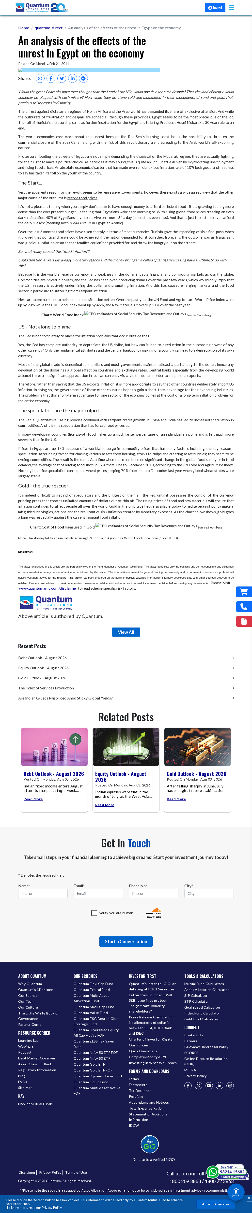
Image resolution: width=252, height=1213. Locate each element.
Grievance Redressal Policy (206, 1047)
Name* (24, 885)
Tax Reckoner (140, 1090)
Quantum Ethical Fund (92, 989)
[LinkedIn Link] (219, 1085)
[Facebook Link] (188, 1085)
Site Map (25, 1087)
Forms (134, 1079)
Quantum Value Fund (91, 1013)
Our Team (26, 1001)
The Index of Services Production (46, 687)
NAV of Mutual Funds (35, 1104)
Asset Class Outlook (35, 1064)
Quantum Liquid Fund (91, 1082)
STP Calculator (196, 1001)
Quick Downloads (143, 1051)
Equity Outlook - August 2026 (43, 667)
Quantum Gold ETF (89, 1064)
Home (23, 27)
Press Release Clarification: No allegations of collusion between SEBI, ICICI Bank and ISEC (151, 1025)
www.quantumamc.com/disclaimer (48, 588)
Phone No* (138, 885)
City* (188, 885)
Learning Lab (28, 1040)
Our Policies (139, 1045)
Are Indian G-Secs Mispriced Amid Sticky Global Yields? (65, 698)
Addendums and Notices (149, 1102)
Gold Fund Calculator (201, 1019)
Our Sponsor (28, 995)
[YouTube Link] (209, 1085)
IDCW (134, 1125)
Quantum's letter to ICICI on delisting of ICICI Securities (152, 986)
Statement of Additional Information (148, 1117)
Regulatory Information (37, 1070)
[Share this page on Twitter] (61, 78)
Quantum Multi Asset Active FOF (97, 1090)
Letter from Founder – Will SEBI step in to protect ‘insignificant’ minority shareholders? (150, 1003)
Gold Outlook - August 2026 (42, 677)
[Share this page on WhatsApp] (40, 78)
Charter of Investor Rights (150, 1039)
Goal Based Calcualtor (202, 1007)
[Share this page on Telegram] (83, 78)
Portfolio (136, 1096)
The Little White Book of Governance (38, 1016)
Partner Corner (30, 1024)
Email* (79, 885)
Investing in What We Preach (153, 1063)
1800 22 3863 (219, 1181)
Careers (190, 1041)
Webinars (26, 1046)
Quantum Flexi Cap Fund (93, 984)
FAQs (22, 1082)
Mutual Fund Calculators (204, 984)
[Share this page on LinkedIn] (72, 78)
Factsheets (138, 1085)
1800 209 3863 (185, 1181)
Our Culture (28, 1007)
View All (126, 632)
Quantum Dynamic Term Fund (98, 1076)
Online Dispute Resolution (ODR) (206, 1061)
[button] (231, 7)
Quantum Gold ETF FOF (93, 1070)
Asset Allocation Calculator (206, 989)
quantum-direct (49, 27)
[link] (42, 8)
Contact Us (193, 1035)
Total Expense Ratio (145, 1108)
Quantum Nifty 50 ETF (92, 1058)
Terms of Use (76, 1172)
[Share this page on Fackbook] (51, 78)
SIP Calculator (196, 995)
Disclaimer (27, 1172)
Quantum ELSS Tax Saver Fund (94, 1044)
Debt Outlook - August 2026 (42, 657)
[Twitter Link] (198, 1085)
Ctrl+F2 (235, 1196)
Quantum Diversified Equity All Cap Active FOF (96, 1032)
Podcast (25, 1052)
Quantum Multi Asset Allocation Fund (91, 998)
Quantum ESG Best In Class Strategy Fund (96, 1021)
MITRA (190, 1070)
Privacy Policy (52, 1208)
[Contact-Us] (244, 606)
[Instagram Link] (230, 1085)
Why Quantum (30, 984)
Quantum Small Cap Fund (94, 1007)
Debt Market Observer (36, 1058)
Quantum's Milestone (35, 989)
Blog (22, 1076)
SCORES (191, 1053)
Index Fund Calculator (202, 1013)
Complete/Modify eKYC (148, 1057)
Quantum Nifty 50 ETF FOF (96, 1052)
